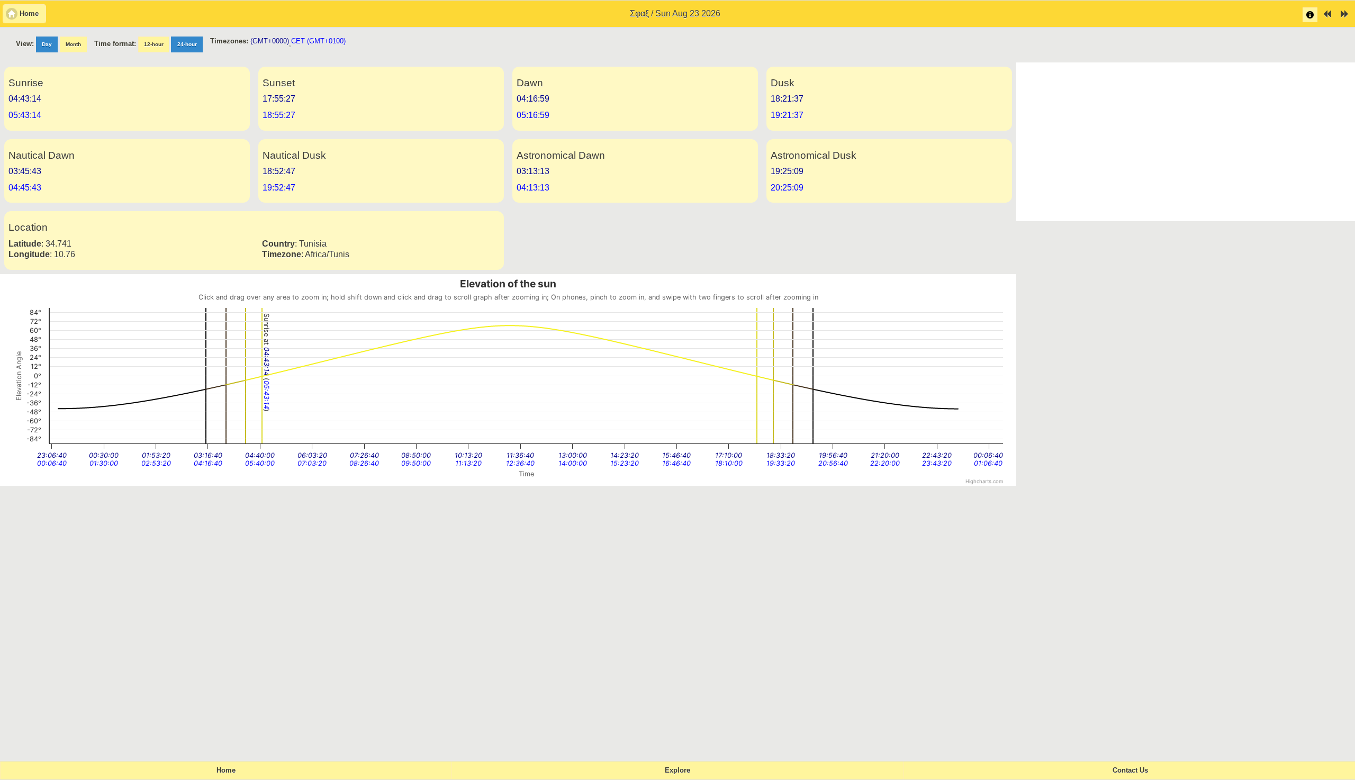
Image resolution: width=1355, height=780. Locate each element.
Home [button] (29, 13)
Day (47, 44)
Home (226, 770)
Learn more (1310, 14)
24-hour (187, 44)
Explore (677, 770)
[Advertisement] (1185, 142)
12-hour (154, 44)
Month (73, 44)
